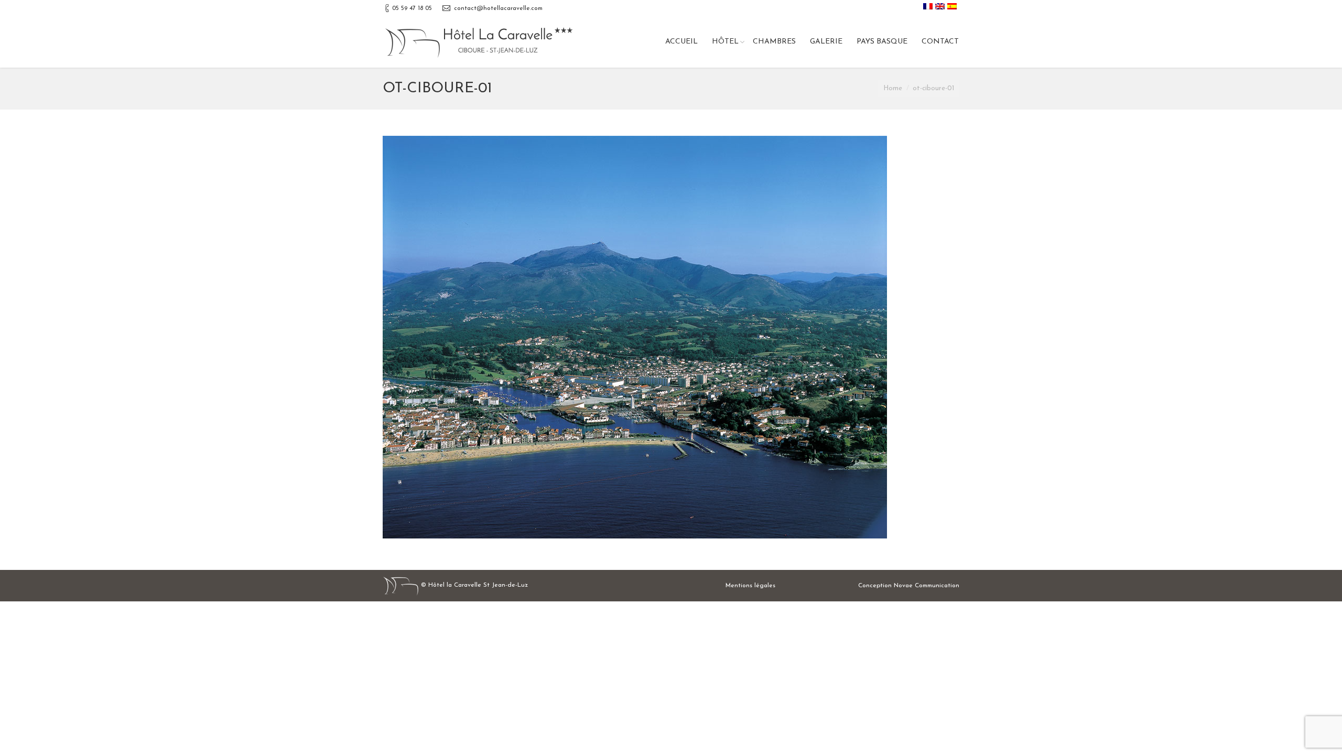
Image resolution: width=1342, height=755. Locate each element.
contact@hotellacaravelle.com (498, 8)
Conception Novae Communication (908, 586)
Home (892, 88)
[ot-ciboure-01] (671, 337)
